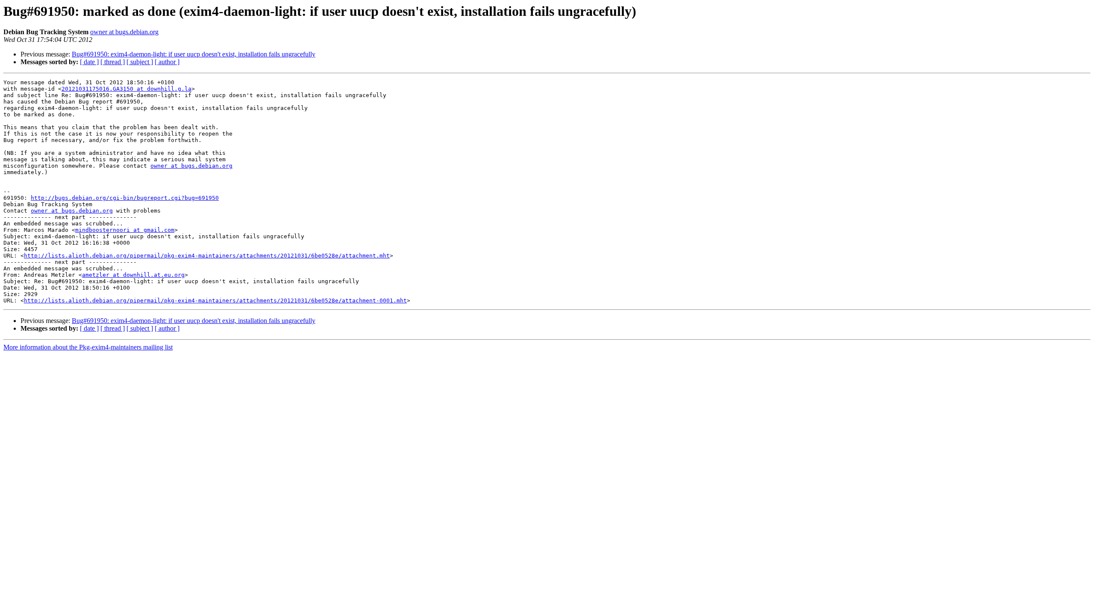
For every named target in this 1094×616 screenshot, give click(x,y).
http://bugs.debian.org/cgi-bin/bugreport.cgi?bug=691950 (125, 198)
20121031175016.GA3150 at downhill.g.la (126, 89)
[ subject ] (139, 61)
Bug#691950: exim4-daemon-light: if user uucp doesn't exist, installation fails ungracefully (193, 54)
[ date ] (89, 61)
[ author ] (167, 61)
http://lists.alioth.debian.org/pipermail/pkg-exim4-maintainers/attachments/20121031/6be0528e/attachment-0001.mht (215, 300)
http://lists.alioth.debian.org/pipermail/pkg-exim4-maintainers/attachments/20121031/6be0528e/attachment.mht (207, 255)
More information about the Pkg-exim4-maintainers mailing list (88, 347)
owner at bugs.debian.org (124, 32)
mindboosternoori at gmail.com (124, 230)
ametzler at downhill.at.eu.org (133, 275)
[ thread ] (112, 61)
